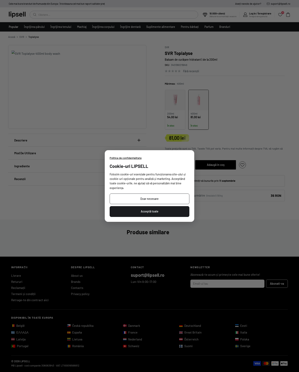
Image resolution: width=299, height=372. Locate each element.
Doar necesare (149, 198)
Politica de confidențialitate (126, 158)
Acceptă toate (149, 211)
